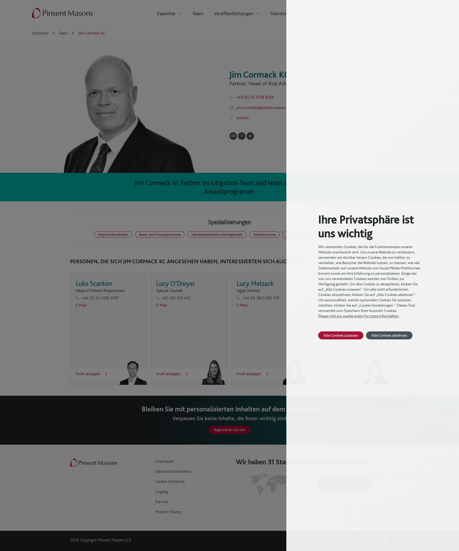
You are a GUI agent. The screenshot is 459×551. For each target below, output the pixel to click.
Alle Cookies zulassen (341, 335)
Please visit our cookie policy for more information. (358, 316)
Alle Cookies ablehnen (389, 335)
